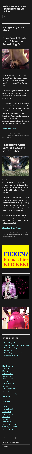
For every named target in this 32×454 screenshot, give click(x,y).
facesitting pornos (23, 234)
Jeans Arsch (6, 368)
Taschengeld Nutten (9, 427)
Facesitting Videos (9, 129)
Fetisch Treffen (8, 133)
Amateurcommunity (9, 394)
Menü (5, 16)
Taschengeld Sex (8, 429)
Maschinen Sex (7, 414)
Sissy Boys (6, 401)
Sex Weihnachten (8, 389)
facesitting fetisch (19, 133)
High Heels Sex (7, 366)
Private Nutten (7, 379)
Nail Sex (5, 371)
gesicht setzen (6, 236)
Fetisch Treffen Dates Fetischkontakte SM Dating (14, 9)
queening (9, 137)
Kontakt (5, 447)
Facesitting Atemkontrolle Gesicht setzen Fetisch (14, 148)
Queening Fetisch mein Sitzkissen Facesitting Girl (14, 41)
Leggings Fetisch (8, 386)
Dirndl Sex (6, 416)
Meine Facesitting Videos (11, 228)
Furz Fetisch (6, 422)
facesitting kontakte (8, 135)
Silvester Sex (7, 404)
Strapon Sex (6, 419)
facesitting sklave (20, 135)
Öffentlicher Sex (8, 384)
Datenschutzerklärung (10, 442)
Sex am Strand (7, 409)
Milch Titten (6, 411)
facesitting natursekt (12, 234)
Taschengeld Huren (9, 424)
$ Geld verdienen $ (9, 438)
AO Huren (5, 391)
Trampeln (5, 406)
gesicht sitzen (15, 236)
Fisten (4, 399)
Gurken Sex (6, 381)
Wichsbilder (6, 376)
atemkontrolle (18, 232)
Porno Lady (6, 396)
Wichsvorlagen (7, 373)
